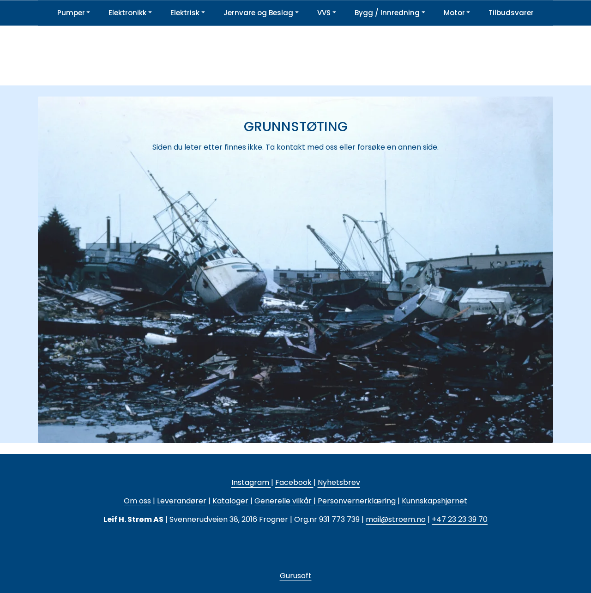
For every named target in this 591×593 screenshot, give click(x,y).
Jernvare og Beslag (258, 13)
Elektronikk (127, 13)
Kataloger (230, 501)
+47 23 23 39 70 (460, 519)
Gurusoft (296, 575)
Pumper (71, 13)
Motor (454, 13)
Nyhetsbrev (339, 482)
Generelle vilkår (283, 501)
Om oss (137, 501)
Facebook (294, 482)
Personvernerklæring (356, 501)
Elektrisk (184, 13)
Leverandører (181, 501)
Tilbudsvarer (511, 13)
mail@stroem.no (396, 519)
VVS (324, 13)
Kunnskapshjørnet (434, 501)
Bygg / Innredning (387, 13)
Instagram (251, 482)
